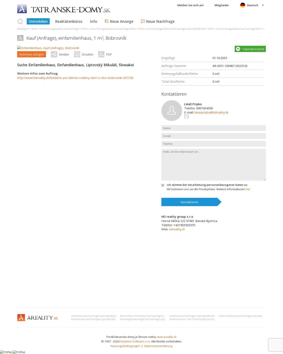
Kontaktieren (189, 202)
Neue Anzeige (121, 21)
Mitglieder (222, 5)
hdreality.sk (177, 229)
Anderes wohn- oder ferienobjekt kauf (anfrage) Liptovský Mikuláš (205, 319)
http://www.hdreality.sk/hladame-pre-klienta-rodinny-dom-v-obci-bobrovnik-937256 (75, 78)
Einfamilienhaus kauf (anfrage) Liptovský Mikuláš (245, 315)
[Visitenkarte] (186, 116)
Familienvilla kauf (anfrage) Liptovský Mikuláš (95, 319)
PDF (109, 54)
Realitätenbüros (68, 21)
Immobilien (38, 21)
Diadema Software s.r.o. (135, 341)
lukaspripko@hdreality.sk (211, 112)
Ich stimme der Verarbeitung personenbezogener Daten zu (207, 185)
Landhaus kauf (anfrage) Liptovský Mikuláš (192, 315)
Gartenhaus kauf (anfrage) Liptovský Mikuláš (95, 315)
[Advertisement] (141, 274)
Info (93, 21)
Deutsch (252, 5)
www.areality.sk (167, 337)
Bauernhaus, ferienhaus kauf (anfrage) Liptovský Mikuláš (150, 315)
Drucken (87, 54)
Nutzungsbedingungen (125, 346)
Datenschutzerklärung (158, 346)
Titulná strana (20, 21)
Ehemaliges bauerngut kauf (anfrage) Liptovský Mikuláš (149, 319)
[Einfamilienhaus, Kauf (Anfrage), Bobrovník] (48, 48)
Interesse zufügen (31, 54)
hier (248, 189)
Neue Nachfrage (160, 21)
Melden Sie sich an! (190, 5)
